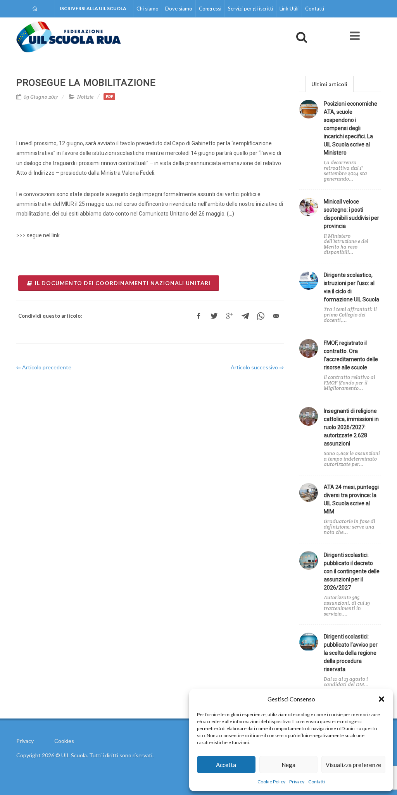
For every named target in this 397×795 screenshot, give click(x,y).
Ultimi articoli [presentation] (329, 84)
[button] (381, 699)
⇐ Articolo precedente (43, 367)
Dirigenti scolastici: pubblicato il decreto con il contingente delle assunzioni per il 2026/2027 (352, 571)
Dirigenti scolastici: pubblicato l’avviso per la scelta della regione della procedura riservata (351, 652)
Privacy (296, 782)
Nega (288, 764)
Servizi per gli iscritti (250, 8)
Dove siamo (178, 8)
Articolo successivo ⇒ (257, 367)
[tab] (329, 84)
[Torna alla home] (35, 8)
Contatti (316, 782)
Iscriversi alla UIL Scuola (93, 8)
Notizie (85, 97)
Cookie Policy (271, 782)
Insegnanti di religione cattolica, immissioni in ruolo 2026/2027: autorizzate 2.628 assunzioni (351, 427)
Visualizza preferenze (353, 764)
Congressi (210, 8)
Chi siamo (147, 8)
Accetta (226, 764)
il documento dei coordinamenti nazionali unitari (123, 283)
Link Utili (289, 8)
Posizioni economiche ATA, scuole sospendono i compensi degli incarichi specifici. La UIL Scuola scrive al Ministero (350, 128)
